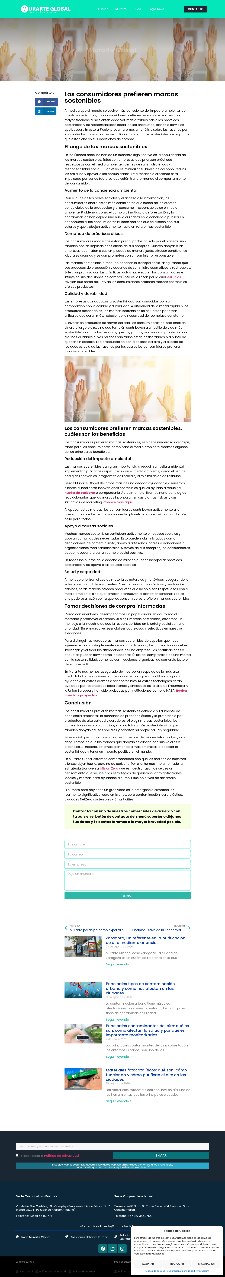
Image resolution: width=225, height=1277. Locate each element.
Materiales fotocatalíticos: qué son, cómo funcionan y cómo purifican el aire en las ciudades (146, 1074)
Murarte (121, 9)
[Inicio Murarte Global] (17, 1236)
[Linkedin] (112, 1248)
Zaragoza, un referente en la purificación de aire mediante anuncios (145, 940)
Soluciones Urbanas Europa (89, 1237)
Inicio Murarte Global (35, 1237)
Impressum (203, 1270)
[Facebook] (102, 1248)
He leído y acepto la (49, 1156)
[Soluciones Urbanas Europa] (66, 1236)
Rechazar (177, 1264)
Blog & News (156, 9)
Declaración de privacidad (181, 1270)
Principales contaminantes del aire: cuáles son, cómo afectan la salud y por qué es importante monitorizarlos (147, 1030)
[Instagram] (122, 1248)
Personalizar (206, 1264)
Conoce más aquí (117, 502)
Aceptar (148, 1264)
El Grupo (102, 9)
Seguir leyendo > (119, 964)
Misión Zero (109, 768)
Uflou (137, 9)
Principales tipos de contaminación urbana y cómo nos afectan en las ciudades (140, 988)
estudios (174, 277)
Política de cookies (155, 1270)
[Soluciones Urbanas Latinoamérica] (115, 1236)
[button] (46, 102)
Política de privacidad (61, 1155)
